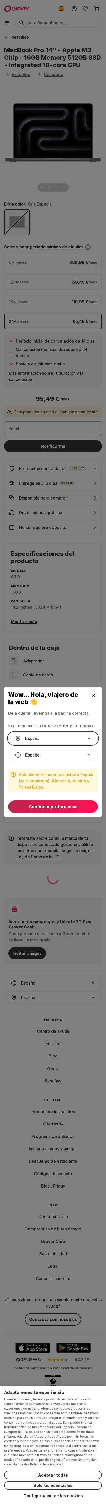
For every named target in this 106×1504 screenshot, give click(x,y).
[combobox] (53, 738)
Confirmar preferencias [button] (53, 806)
